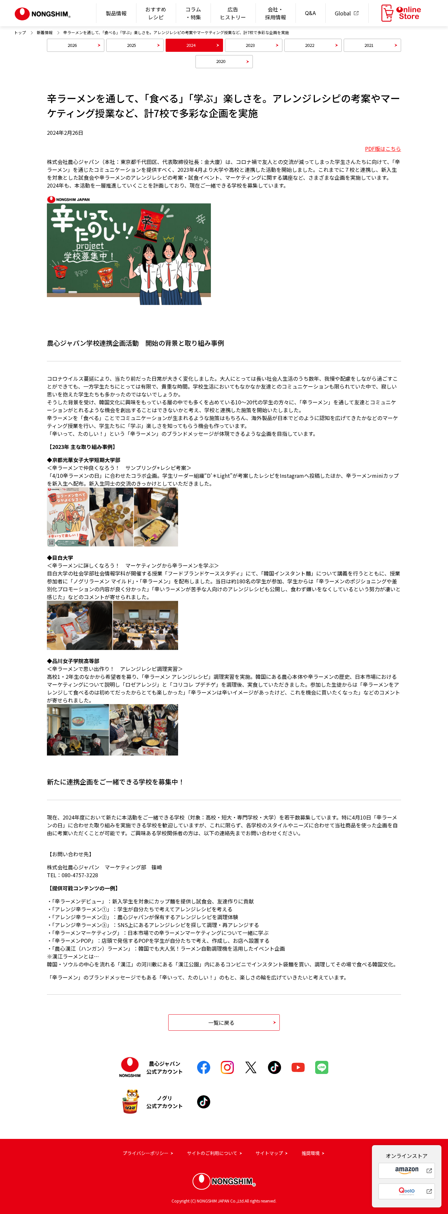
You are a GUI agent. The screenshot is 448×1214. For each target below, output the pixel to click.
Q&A (310, 13)
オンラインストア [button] (401, 13)
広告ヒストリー (233, 13)
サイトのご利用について (212, 1153)
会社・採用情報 (275, 13)
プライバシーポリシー (146, 1153)
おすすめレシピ (155, 13)
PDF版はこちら (383, 148)
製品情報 (116, 13)
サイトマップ (269, 1153)
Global (343, 13)
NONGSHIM (42, 14)
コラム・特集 (193, 13)
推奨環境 (310, 1153)
